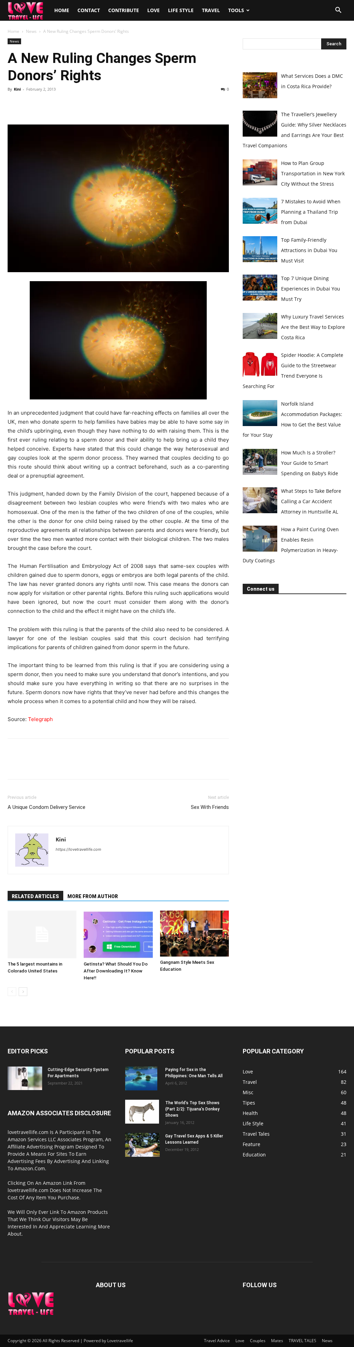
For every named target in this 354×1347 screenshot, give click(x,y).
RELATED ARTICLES (35, 896)
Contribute (123, 10)
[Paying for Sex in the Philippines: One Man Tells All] (141, 1079)
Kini (17, 89)
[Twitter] (30, 105)
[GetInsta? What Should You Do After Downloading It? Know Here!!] (118, 934)
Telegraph (40, 719)
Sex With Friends (210, 807)
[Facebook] (14, 105)
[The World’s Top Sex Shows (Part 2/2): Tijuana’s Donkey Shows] (142, 1112)
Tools (236, 10)
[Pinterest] (46, 105)
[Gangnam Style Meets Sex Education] (194, 934)
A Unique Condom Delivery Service (46, 807)
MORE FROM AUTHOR (92, 896)
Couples (258, 1341)
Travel (211, 10)
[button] (338, 11)
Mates (277, 1341)
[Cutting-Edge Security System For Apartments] (25, 1078)
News (31, 31)
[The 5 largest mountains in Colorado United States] (42, 934)
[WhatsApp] (62, 105)
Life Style (181, 10)
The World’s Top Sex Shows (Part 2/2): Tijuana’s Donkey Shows (192, 1109)
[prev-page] (12, 991)
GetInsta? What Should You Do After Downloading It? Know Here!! (116, 970)
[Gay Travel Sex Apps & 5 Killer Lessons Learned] (142, 1145)
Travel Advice (217, 1341)
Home (61, 10)
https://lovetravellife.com (78, 849)
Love (153, 10)
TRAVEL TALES (302, 1341)
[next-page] (23, 991)
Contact (88, 10)
